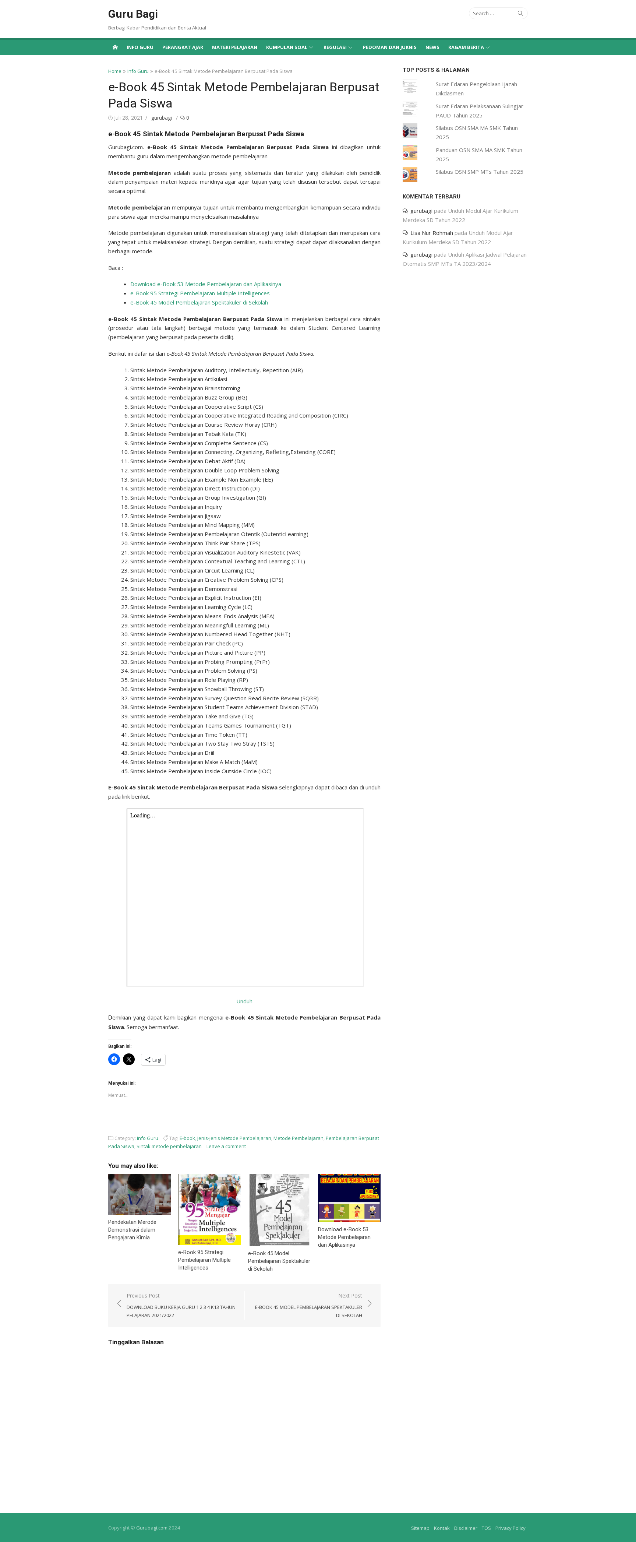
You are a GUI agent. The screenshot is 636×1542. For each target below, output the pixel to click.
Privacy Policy (510, 1528)
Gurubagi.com (151, 1527)
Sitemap (420, 1528)
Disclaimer (465, 1528)
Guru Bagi (133, 13)
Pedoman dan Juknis (390, 47)
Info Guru (140, 47)
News (432, 47)
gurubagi (161, 117)
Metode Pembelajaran (298, 1138)
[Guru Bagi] (115, 46)
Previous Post (181, 1305)
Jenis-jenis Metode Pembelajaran (234, 1138)
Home (114, 71)
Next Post (308, 1305)
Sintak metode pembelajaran (169, 1146)
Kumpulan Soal (286, 47)
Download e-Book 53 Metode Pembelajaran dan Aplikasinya (205, 284)
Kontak (442, 1528)
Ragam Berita (466, 47)
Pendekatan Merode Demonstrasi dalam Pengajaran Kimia (132, 1230)
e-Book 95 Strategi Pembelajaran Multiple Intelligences (200, 293)
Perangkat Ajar (182, 47)
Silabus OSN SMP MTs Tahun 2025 (479, 171)
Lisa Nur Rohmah (431, 232)
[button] (139, 1194)
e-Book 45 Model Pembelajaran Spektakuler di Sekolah (199, 302)
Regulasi (335, 47)
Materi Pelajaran (234, 47)
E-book (187, 1138)
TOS (486, 1528)
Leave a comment (226, 1146)
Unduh (244, 1001)
